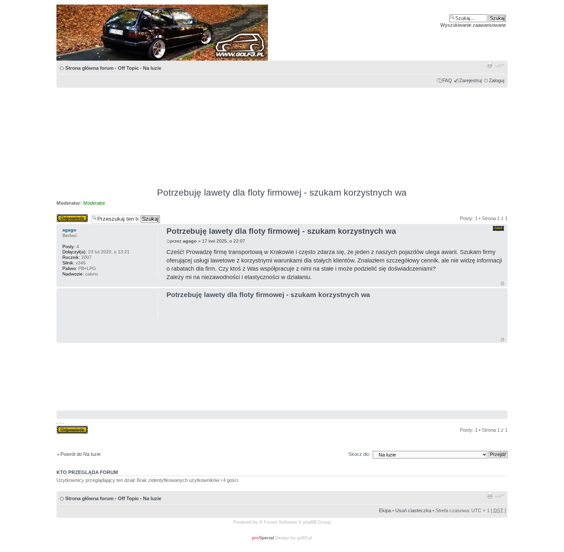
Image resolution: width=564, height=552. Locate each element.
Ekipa (385, 510)
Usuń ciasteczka (413, 510)
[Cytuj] (498, 228)
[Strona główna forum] (282, 33)
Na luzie (152, 68)
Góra (502, 283)
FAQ (447, 80)
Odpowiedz (68, 216)
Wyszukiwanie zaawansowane (473, 25)
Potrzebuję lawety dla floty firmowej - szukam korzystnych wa (282, 192)
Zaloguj (496, 80)
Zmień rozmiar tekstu (499, 65)
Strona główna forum (89, 68)
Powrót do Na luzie (80, 454)
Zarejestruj (470, 80)
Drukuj (489, 65)
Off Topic (128, 68)
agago (190, 241)
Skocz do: (359, 454)
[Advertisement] (252, 134)
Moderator (94, 203)
